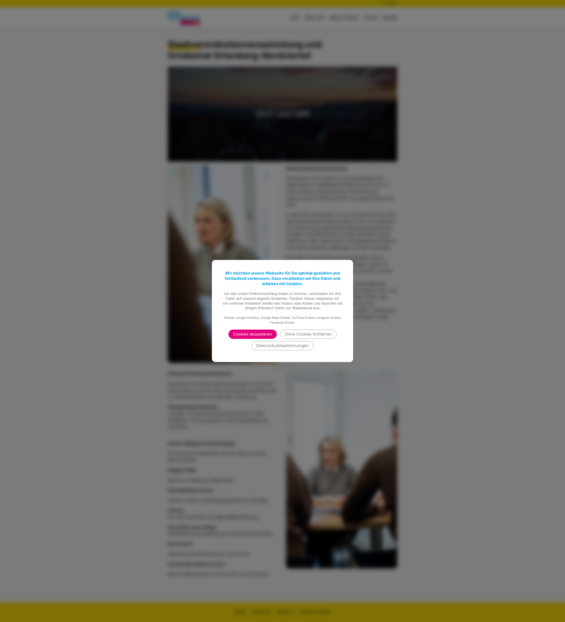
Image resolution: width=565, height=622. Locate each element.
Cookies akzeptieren (252, 334)
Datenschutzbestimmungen (282, 345)
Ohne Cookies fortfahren (308, 334)
